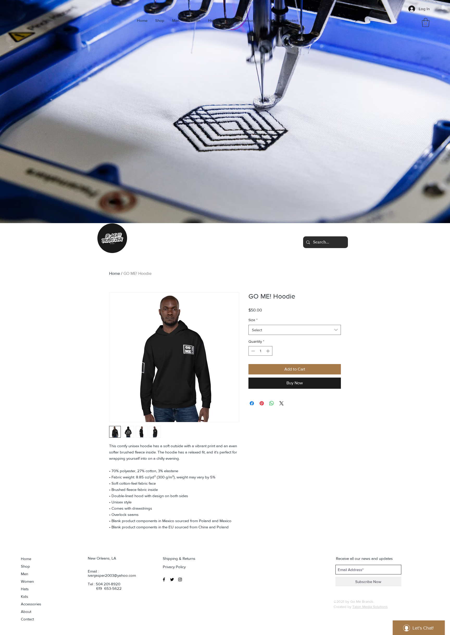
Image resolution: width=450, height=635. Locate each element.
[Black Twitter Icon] (172, 579)
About (26, 611)
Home (114, 273)
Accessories (31, 604)
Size (253, 320)
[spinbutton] (260, 350)
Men (24, 574)
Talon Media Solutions (370, 607)
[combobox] (294, 330)
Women (27, 581)
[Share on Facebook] (252, 403)
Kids (24, 596)
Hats (25, 589)
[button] (425, 22)
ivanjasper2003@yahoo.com (112, 575)
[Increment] (268, 350)
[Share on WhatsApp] (271, 403)
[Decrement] (252, 350)
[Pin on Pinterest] (262, 403)
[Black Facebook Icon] (163, 579)
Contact (27, 619)
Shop (25, 566)
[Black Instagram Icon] (180, 579)
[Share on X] (281, 403)
